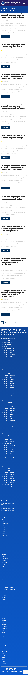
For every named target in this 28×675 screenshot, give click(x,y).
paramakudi (4, 539)
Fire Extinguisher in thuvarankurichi (9, 389)
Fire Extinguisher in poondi (7, 424)
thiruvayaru (4, 595)
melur (3, 513)
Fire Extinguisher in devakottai (8, 379)
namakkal (4, 608)
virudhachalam (4, 579)
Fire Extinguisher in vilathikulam (8, 493)
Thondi (3, 546)
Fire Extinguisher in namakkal (7, 439)
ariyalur (3, 605)
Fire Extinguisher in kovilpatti (7, 462)
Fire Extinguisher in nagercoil (7, 488)
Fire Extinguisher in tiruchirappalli (8, 393)
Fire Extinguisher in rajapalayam (8, 466)
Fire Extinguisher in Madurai (7, 340)
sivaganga (4, 533)
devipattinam (4, 544)
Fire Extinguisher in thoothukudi (8, 478)
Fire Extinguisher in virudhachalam (8, 410)
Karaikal (3, 574)
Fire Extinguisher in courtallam (8, 474)
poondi (3, 593)
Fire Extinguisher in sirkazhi (7, 429)
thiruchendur (4, 651)
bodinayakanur (5, 523)
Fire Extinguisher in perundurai (8, 451)
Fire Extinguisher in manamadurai (8, 365)
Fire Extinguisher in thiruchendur (8, 482)
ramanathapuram (5, 541)
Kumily (3, 527)
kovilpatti (3, 632)
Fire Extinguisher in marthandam (8, 490)
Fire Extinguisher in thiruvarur (7, 398)
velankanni (4, 570)
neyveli (3, 581)
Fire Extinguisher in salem (7, 443)
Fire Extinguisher (5, 495)
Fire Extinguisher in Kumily (7, 358)
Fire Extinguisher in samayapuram (8, 420)
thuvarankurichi (5, 558)
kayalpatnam (4, 649)
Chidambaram (4, 577)
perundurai (4, 620)
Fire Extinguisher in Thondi (7, 377)
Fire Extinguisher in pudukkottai (8, 385)
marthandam (4, 659)
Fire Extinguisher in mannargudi (8, 396)
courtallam (4, 643)
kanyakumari (4, 661)
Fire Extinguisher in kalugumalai (8, 472)
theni (3, 521)
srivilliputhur (4, 638)
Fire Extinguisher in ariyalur (7, 435)
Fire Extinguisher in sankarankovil (8, 470)
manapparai (4, 556)
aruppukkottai (4, 517)
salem (3, 612)
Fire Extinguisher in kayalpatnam (8, 480)
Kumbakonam (4, 597)
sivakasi (3, 634)
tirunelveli (4, 645)
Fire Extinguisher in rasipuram (8, 441)
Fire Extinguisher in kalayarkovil (8, 367)
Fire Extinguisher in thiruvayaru (8, 426)
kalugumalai (4, 641)
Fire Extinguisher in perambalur (8, 414)
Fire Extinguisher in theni (7, 352)
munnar (3, 529)
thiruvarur (4, 568)
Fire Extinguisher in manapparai (8, 387)
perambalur (4, 583)
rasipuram (4, 610)
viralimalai (4, 560)
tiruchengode (4, 614)
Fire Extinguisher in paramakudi (8, 369)
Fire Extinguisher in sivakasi (7, 464)
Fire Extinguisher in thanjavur (7, 395)
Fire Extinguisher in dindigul (7, 344)
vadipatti (3, 531)
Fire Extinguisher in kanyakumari (8, 492)
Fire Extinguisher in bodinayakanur (8, 354)
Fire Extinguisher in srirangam (7, 418)
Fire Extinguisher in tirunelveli (7, 476)
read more (5, 36)
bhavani (3, 618)
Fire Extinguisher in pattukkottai (8, 402)
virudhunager (4, 626)
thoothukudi (4, 647)
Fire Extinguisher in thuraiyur (7, 437)
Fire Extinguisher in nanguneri (7, 486)
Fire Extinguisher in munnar (7, 360)
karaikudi (3, 550)
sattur (3, 630)
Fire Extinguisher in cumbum (7, 356)
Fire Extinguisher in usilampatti (8, 350)
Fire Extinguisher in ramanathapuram (9, 371)
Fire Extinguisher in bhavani (7, 449)
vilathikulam (4, 663)
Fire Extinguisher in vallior (7, 484)
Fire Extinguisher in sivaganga (8, 363)
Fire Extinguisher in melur (7, 346)
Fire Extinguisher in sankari (7, 447)
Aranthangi (4, 552)
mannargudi (4, 566)
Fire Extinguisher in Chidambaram (8, 408)
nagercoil (3, 657)
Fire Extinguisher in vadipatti (7, 362)
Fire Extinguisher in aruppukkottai (8, 459)
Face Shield (4, 665)
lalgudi (3, 591)
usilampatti (4, 519)
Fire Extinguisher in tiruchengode (8, 445)
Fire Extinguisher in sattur (7, 460)
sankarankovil (4, 639)
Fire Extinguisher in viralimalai (8, 391)
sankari (3, 616)
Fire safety (4, 497)
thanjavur (3, 564)
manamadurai (4, 535)
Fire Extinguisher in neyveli (7, 412)
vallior (3, 653)
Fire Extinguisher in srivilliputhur (8, 468)
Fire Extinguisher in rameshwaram (8, 373)
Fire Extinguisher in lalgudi (7, 422)
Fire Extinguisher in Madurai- (7, 342)
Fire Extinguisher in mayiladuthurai (8, 406)
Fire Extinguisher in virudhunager (8, 457)
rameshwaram (4, 542)
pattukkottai (4, 572)
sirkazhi (3, 599)
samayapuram (4, 601)
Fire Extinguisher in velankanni (8, 400)
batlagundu (4, 515)
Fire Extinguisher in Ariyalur (7, 416)
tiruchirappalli (4, 562)
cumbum (3, 525)
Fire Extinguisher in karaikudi (7, 381)
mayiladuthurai (4, 575)
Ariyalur (3, 585)
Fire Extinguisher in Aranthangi (8, 383)
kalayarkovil (4, 537)
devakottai (4, 548)
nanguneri (4, 655)
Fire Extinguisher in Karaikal (7, 404)
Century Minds (16, 673)
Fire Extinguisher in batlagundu (8, 348)
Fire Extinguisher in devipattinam (8, 375)
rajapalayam (4, 636)
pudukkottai (4, 554)
